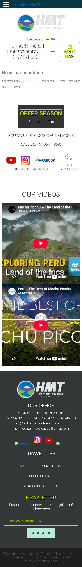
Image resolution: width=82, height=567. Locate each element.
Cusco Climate (41, 476)
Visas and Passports (41, 486)
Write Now (70, 54)
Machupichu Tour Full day (41, 466)
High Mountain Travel (29, 5)
